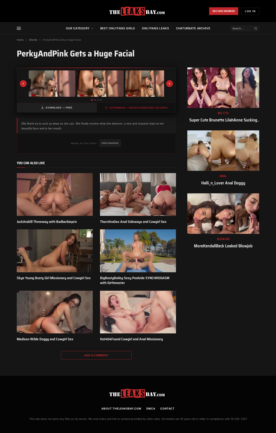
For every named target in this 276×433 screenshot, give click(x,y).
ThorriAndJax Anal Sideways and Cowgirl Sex (133, 221)
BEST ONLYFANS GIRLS (117, 28)
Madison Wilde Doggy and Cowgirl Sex (45, 339)
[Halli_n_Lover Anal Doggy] (223, 150)
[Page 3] (98, 100)
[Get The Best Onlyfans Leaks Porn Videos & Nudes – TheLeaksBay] (138, 11)
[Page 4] (101, 100)
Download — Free (59, 107)
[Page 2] (95, 100)
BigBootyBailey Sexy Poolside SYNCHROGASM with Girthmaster (134, 280)
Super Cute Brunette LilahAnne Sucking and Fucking (223, 120)
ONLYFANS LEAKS (155, 28)
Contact (167, 408)
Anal (223, 176)
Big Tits (223, 113)
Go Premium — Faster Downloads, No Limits (139, 107)
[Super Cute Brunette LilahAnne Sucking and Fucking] (223, 87)
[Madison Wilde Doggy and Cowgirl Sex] (55, 312)
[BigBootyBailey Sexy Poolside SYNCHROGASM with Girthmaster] (138, 250)
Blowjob (223, 239)
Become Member (224, 11)
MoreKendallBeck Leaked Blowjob (223, 246)
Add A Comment (96, 355)
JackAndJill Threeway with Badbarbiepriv (47, 221)
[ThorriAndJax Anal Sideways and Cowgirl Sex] (138, 194)
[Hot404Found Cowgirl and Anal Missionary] (138, 312)
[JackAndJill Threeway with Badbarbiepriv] (55, 194)
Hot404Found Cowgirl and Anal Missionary (131, 339)
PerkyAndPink (110, 143)
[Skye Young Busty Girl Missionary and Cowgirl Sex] (55, 250)
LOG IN (250, 11)
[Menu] (19, 28)
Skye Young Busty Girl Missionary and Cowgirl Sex (54, 278)
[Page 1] (92, 100)
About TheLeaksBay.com (121, 408)
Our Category (78, 28)
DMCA (150, 408)
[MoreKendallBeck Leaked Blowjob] (223, 213)
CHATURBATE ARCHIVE (193, 28)
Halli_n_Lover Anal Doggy (223, 183)
